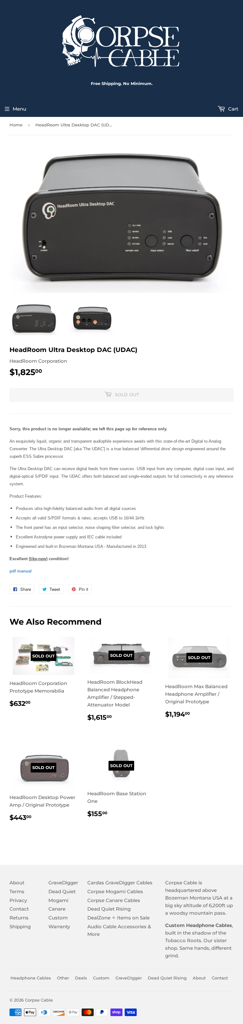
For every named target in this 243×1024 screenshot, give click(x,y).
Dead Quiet (62, 891)
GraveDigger (63, 883)
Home (15, 124)
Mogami (58, 900)
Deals (81, 977)
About (16, 883)
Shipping (20, 927)
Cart (232, 109)
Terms (16, 891)
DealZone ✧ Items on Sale (118, 918)
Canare (56, 909)
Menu (19, 109)
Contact (19, 909)
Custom (58, 918)
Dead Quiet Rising (109, 909)
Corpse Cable (39, 1000)
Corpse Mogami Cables (115, 891)
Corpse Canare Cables (113, 900)
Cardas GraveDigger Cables (120, 883)
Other (63, 977)
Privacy (18, 900)
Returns (18, 918)
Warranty (59, 927)
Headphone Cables (30, 977)
